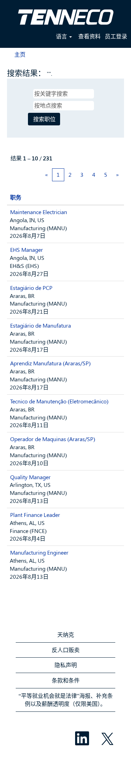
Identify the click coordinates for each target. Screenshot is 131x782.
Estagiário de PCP (31, 287)
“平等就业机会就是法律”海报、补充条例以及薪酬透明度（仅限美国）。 (66, 699)
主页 (20, 54)
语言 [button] (62, 36)
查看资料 (89, 36)
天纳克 (65, 634)
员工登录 (116, 36)
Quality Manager (30, 477)
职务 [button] (15, 197)
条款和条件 (66, 680)
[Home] (65, 14)
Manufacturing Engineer (39, 552)
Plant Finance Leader (35, 514)
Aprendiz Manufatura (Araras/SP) (50, 363)
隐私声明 (65, 664)
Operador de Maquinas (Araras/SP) (52, 439)
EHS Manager (26, 249)
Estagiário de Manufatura (40, 325)
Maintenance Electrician (38, 211)
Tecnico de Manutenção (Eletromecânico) (59, 401)
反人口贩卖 (66, 649)
